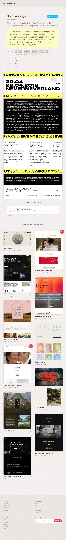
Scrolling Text (37, 54)
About (61, 536)
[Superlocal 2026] (17, 238)
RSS (4, 529)
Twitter (5, 520)
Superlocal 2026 (9, 248)
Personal (10, 341)
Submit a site (38, 501)
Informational (11, 250)
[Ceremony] (17, 364)
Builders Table (8, 294)
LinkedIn (5, 524)
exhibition (34, 51)
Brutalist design (20, 23)
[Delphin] (49, 250)
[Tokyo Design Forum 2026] (17, 456)
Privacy (56, 536)
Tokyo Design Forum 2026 (12, 476)
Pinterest (5, 526)
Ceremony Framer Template (12, 385)
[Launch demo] (62, 271)
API (36, 505)
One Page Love (10, 3)
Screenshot (52, 16)
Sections (5, 503)
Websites (6, 501)
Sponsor (37, 512)
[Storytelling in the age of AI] (49, 433)
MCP (36, 508)
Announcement (38, 272)
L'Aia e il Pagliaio (8, 431)
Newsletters (20, 250)
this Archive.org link (28, 42)
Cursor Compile (40, 362)
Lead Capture (18, 51)
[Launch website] (30, 248)
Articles (5, 510)
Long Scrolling (18, 54)
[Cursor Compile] (49, 341)
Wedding (16, 341)
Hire (36, 503)
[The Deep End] (49, 387)
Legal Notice (49, 536)
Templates (6, 505)
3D (14, 61)
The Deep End (39, 408)
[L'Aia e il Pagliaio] (17, 410)
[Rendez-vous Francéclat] (49, 296)
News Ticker (27, 54)
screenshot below (21, 37)
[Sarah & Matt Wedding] (17, 319)
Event (15, 58)
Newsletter (27, 51)
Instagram (6, 522)
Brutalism (18, 61)
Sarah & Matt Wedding (10, 339)
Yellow (15, 63)
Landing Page (11, 296)
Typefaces (6, 508)
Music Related (51, 409)
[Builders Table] (17, 273)
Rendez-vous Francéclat (43, 316)
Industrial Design (43, 51)
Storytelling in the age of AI (44, 453)
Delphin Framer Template (43, 271)
